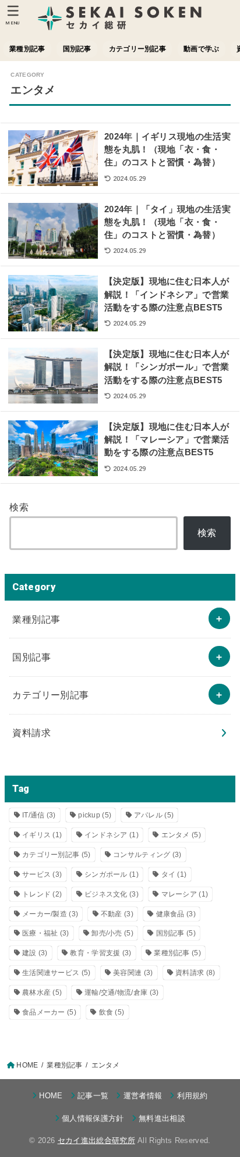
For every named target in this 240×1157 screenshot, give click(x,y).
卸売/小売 (112, 933)
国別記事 (77, 48)
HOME (50, 1095)
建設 (35, 953)
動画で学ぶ (201, 48)
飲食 (112, 1012)
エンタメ (181, 835)
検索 (19, 507)
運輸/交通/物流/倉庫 (121, 992)
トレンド (42, 894)
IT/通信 (39, 815)
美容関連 (133, 973)
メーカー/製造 (50, 914)
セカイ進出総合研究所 (96, 1140)
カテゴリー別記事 (137, 48)
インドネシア (111, 835)
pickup (94, 815)
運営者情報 (142, 1095)
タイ (174, 874)
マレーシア (185, 894)
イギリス (42, 835)
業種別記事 (27, 48)
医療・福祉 (45, 933)
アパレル (154, 815)
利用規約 (192, 1095)
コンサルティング (147, 855)
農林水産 (42, 992)
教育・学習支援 (100, 953)
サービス (42, 874)
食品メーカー (49, 1012)
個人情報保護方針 (93, 1118)
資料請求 (31, 732)
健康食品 (176, 914)
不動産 (117, 914)
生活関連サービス (56, 973)
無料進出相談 (162, 1118)
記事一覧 (92, 1095)
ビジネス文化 (111, 894)
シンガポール (111, 874)
